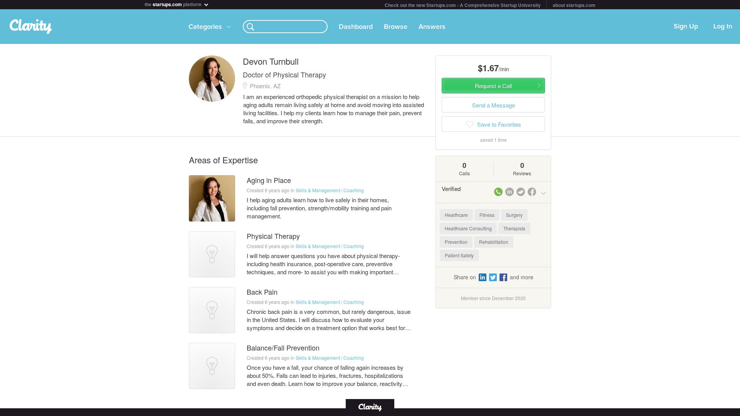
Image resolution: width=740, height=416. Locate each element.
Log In (722, 26)
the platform (174, 4)
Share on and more (493, 277)
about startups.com (574, 5)
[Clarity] (370, 406)
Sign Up (686, 26)
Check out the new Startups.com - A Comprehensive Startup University (463, 5)
